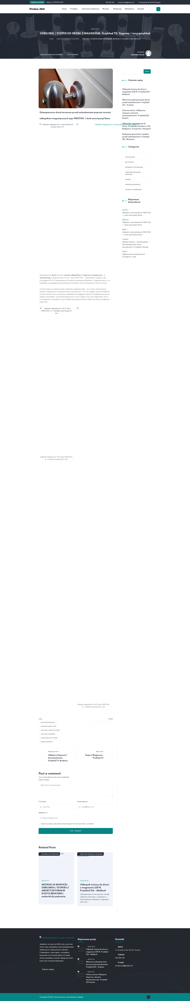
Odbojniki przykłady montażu (68, 39)
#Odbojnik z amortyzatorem (50, 730)
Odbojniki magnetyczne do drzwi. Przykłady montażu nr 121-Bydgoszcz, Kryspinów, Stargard (136, 126)
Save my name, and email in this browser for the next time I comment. (67, 824)
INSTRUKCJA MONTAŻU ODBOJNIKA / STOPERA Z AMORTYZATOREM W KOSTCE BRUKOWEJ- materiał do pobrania (55, 891)
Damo (124, 251)
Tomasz (125, 239)
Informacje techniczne (50, 854)
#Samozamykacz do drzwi (49, 738)
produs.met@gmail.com (126, 2)
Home (51, 39)
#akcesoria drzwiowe (48, 722)
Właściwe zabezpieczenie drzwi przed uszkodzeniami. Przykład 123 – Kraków (136, 102)
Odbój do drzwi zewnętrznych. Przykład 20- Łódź (133, 255)
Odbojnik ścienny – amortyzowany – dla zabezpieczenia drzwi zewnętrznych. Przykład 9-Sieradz (135, 244)
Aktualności (130, 157)
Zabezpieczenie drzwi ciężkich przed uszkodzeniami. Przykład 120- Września (135, 136)
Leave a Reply (44, 780)
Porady (128, 179)
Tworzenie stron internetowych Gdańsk (68, 997)
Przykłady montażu (132, 184)
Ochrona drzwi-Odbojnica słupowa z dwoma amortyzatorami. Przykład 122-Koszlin (136, 114)
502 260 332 (110, 2)
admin (124, 229)
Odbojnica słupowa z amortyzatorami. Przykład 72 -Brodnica (58, 758)
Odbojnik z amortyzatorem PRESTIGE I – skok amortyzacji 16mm (136, 214)
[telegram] (106, 723)
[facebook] (93, 723)
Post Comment (72, 54)
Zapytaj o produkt (37, 2)
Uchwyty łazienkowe (133, 189)
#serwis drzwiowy (46, 741)
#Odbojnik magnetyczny (48, 726)
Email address (82, 802)
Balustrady (129, 162)
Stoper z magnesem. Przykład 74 (94, 756)
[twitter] (97, 723)
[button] (104, 847)
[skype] (111, 723)
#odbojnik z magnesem (48, 734)
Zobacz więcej (48, 969)
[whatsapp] (102, 723)
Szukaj (147, 71)
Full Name (42, 802)
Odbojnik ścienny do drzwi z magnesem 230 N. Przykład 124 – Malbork (94, 888)
